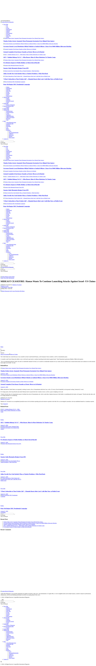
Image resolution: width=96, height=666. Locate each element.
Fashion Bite (6, 108)
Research (8, 118)
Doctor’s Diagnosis (10, 104)
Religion (8, 125)
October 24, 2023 (4, 286)
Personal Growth (10, 101)
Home (2, 278)
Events (7, 28)
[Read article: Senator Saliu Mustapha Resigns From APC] (48, 448)
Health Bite (5, 103)
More (4, 121)
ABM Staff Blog (10, 116)
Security (8, 34)
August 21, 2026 (4, 373)
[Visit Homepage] (7, 22)
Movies (10, 136)
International (9, 29)
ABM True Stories (10, 117)
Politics (7, 32)
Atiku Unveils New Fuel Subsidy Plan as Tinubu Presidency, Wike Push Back (25, 73)
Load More (3, 512)
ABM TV (11, 133)
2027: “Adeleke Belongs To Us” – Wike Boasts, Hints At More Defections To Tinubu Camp (29, 57)
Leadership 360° (9, 123)
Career (7, 113)
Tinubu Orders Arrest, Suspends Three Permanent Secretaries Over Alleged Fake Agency (29, 41)
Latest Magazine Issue (11, 122)
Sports (7, 37)
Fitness (7, 98)
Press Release (9, 33)
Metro (7, 128)
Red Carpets (11, 137)
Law (7, 127)
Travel (7, 102)
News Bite (5, 24)
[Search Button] (14, 141)
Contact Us (5, 138)
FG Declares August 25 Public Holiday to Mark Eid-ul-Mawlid (21, 62)
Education (8, 126)
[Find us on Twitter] (1, 661)
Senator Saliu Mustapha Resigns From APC (16, 68)
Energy (7, 107)
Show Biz (8, 35)
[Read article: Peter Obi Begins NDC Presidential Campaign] (48, 500)
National (8, 30)
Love (10, 131)
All (7, 25)
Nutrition (8, 99)
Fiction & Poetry (10, 112)
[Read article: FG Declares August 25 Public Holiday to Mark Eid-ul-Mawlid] (48, 431)
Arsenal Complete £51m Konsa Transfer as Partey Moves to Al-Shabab (23, 52)
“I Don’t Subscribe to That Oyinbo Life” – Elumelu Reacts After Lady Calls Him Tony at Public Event (32, 79)
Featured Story (9, 111)
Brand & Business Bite (8, 106)
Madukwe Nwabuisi (17, 284)
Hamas (4, 403)
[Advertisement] (43, 10)
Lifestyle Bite (6, 97)
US (7, 403)
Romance (8, 130)
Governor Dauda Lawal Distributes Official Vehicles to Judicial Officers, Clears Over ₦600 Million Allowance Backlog (37, 46)
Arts (7, 27)
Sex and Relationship (13, 132)
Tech (7, 120)
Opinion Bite (6, 109)
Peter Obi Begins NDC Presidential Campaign (16, 84)
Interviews (11, 135)
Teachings (8, 114)
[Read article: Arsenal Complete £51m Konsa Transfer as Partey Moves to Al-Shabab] (48, 381)
